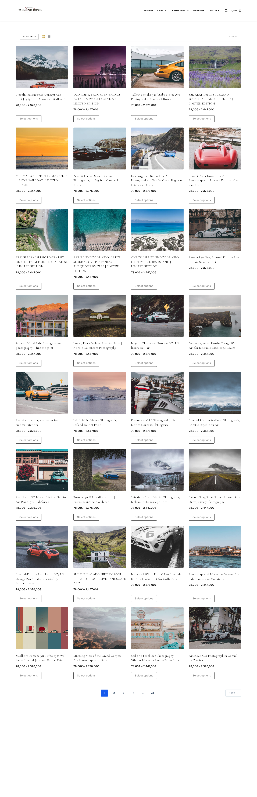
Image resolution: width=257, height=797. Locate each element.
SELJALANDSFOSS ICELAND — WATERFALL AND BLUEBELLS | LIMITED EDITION (211, 99)
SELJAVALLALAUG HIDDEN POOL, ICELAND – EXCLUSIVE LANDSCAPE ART (99, 579)
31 (152, 692)
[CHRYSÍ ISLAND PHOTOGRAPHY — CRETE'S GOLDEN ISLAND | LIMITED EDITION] (157, 230)
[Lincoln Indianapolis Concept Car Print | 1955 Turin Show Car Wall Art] (42, 67)
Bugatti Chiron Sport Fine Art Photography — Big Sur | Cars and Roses (95, 180)
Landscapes (178, 10)
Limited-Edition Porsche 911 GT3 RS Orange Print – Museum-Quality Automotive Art (40, 579)
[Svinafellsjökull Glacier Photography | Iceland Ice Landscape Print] (157, 470)
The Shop (147, 10)
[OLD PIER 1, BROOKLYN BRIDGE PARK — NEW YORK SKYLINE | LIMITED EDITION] (99, 67)
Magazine (198, 10)
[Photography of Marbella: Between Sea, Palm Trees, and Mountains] (215, 547)
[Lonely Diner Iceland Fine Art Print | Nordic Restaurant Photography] (99, 316)
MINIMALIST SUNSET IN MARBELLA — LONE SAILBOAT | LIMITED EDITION (42, 180)
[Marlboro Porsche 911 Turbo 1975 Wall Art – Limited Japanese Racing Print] (42, 628)
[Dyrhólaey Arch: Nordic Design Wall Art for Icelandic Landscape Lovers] (215, 316)
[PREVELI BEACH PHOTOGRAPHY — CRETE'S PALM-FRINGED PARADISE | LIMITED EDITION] (42, 230)
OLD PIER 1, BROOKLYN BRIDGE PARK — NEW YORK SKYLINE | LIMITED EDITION (96, 99)
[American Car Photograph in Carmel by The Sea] (215, 628)
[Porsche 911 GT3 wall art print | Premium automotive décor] (99, 470)
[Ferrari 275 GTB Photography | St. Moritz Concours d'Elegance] (157, 393)
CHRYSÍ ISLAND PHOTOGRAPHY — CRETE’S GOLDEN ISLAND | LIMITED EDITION (157, 262)
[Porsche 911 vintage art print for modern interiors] (42, 393)
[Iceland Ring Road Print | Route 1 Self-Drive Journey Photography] (215, 470)
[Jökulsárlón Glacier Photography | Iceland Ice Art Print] (99, 393)
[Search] (226, 10)
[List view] (49, 36)
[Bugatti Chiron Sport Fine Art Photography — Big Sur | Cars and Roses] (99, 148)
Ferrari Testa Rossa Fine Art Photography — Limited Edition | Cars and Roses (214, 180)
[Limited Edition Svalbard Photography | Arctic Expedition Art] (215, 393)
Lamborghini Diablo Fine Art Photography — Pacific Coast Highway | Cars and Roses (157, 180)
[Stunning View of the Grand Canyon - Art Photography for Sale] (99, 628)
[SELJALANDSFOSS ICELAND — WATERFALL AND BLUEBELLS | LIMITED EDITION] (215, 67)
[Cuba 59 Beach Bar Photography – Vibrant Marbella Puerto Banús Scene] (157, 628)
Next (232, 693)
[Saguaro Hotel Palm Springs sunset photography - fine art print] (42, 316)
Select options (28, 118)
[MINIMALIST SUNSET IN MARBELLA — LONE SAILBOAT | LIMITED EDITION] (42, 148)
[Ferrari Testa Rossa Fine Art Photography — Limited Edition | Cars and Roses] (215, 148)
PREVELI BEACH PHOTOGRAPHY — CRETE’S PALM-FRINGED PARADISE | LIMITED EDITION (42, 262)
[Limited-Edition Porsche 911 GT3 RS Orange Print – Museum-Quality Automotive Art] (42, 547)
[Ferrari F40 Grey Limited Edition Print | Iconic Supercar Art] (215, 230)
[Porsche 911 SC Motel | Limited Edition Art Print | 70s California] (42, 470)
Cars (160, 10)
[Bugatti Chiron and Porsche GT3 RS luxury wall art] (157, 316)
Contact (214, 10)
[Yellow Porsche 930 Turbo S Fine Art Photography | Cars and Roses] (157, 67)
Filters (31, 36)
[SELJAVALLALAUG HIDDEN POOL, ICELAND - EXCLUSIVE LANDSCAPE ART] (99, 547)
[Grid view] (43, 36)
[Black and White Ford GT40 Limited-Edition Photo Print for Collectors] (157, 547)
